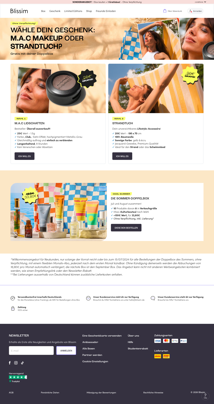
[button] (107, 2)
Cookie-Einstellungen (95, 361)
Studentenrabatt (138, 349)
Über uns (133, 336)
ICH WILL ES (24, 156)
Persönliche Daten (50, 392)
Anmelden (66, 351)
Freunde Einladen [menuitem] (106, 11)
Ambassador (90, 342)
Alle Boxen (88, 349)
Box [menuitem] (43, 11)
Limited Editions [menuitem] (73, 11)
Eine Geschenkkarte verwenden (102, 336)
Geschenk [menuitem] (54, 11)
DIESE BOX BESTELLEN (126, 228)
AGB (11, 392)
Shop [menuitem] (89, 11)
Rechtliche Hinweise (153, 392)
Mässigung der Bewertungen (101, 392)
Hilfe (130, 342)
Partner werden (92, 355)
